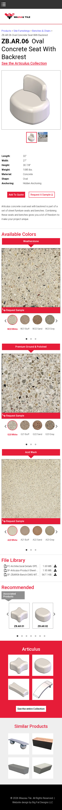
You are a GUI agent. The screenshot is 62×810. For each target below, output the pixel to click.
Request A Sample (41, 194)
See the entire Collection (31, 708)
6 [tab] (40, 636)
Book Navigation (9, 4)
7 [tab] (44, 636)
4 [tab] (31, 636)
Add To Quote (16, 194)
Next (57, 321)
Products (6, 30)
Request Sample (15, 310)
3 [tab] (35, 339)
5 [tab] (35, 636)
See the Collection (24, 63)
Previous (5, 321)
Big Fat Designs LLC (42, 802)
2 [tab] (31, 339)
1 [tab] (26, 339)
